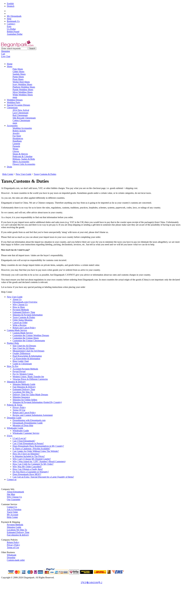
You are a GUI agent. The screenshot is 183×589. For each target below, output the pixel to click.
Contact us (11, 479)
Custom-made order (16, 560)
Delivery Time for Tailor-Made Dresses (30, 394)
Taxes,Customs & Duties (45, 174)
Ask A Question (14, 509)
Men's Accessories (21, 161)
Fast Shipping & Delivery (24, 387)
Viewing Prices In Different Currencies (30, 379)
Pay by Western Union (23, 374)
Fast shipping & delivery (18, 535)
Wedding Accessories (22, 128)
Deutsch (10, 6)
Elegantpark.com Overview (25, 302)
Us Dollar (11, 29)
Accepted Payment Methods (25, 369)
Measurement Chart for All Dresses (28, 351)
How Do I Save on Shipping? (26, 454)
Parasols (16, 146)
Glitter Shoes (18, 71)
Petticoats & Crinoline (22, 156)
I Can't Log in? (19, 438)
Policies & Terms (14, 405)
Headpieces (18, 138)
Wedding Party (13, 102)
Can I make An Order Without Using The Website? (36, 451)
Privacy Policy (19, 407)
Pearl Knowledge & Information (27, 356)
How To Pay (12, 366)
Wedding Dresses (15, 100)
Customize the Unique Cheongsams (29, 340)
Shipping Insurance (21, 397)
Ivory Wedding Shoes (22, 84)
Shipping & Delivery (16, 381)
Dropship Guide (14, 417)
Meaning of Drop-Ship (23, 425)
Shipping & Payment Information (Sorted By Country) (37, 402)
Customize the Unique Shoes (26, 338)
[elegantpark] (17, 46)
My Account (12, 514)
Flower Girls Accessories (24, 164)
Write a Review (20, 325)
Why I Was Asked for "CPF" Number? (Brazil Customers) (39, 461)
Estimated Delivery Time (24, 312)
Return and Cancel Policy (24, 327)
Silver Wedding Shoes (23, 92)
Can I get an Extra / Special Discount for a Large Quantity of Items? (43, 477)
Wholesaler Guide (15, 428)
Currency (11, 24)
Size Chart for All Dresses (24, 345)
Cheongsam (12, 107)
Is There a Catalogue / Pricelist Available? (31, 448)
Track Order (12, 512)
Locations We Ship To (23, 392)
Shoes (9, 66)
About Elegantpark (15, 492)
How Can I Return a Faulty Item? (28, 469)
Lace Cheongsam (20, 112)
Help (9, 18)
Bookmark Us (13, 21)
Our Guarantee (13, 499)
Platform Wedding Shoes (24, 87)
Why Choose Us (20, 304)
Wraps (15, 149)
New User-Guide (23, 174)
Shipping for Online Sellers (25, 399)
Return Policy (13, 542)
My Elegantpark (14, 16)
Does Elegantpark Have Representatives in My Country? (38, 446)
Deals (9, 167)
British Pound (13, 31)
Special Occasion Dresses (18, 105)
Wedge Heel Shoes (21, 82)
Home (9, 64)
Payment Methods (21, 309)
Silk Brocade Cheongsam (24, 118)
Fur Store (17, 136)
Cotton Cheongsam (21, 120)
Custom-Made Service (17, 330)
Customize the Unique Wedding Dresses (31, 335)
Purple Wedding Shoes (23, 89)
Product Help (13, 343)
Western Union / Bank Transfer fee (28, 376)
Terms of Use (13, 547)
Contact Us (12, 507)
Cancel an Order (20, 322)
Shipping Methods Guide (24, 384)
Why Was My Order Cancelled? (27, 466)
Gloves (16, 151)
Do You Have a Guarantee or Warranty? (31, 472)
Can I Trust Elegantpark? (24, 441)
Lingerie (16, 143)
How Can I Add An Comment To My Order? (33, 464)
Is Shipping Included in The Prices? (29, 456)
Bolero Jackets (19, 130)
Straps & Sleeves (20, 154)
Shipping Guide (14, 527)
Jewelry (16, 133)
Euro (9, 26)
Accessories (12, 125)
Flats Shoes (18, 69)
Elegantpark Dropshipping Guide (28, 423)
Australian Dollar (14, 34)
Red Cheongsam (20, 115)
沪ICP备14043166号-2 (91, 582)
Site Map (11, 494)
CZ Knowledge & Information (26, 358)
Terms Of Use (19, 410)
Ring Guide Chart (21, 361)
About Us (17, 299)
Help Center (7, 174)
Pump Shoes (18, 76)
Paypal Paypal (19, 371)
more (15, 97)
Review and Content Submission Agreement (33, 415)
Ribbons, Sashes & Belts (24, 159)
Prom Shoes (18, 79)
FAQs (9, 435)
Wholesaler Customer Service (26, 433)
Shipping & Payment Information (28, 315)
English (10, 3)
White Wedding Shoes (23, 94)
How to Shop (19, 307)
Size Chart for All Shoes (23, 348)
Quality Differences (21, 353)
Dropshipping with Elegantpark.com (29, 420)
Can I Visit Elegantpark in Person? (28, 443)
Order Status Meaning (22, 320)
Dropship (11, 557)
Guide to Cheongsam (22, 363)
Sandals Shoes (19, 74)
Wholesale (11, 555)
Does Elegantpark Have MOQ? (27, 474)
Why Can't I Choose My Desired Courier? (32, 459)
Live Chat (5, 56)
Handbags (17, 141)
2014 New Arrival (21, 110)
